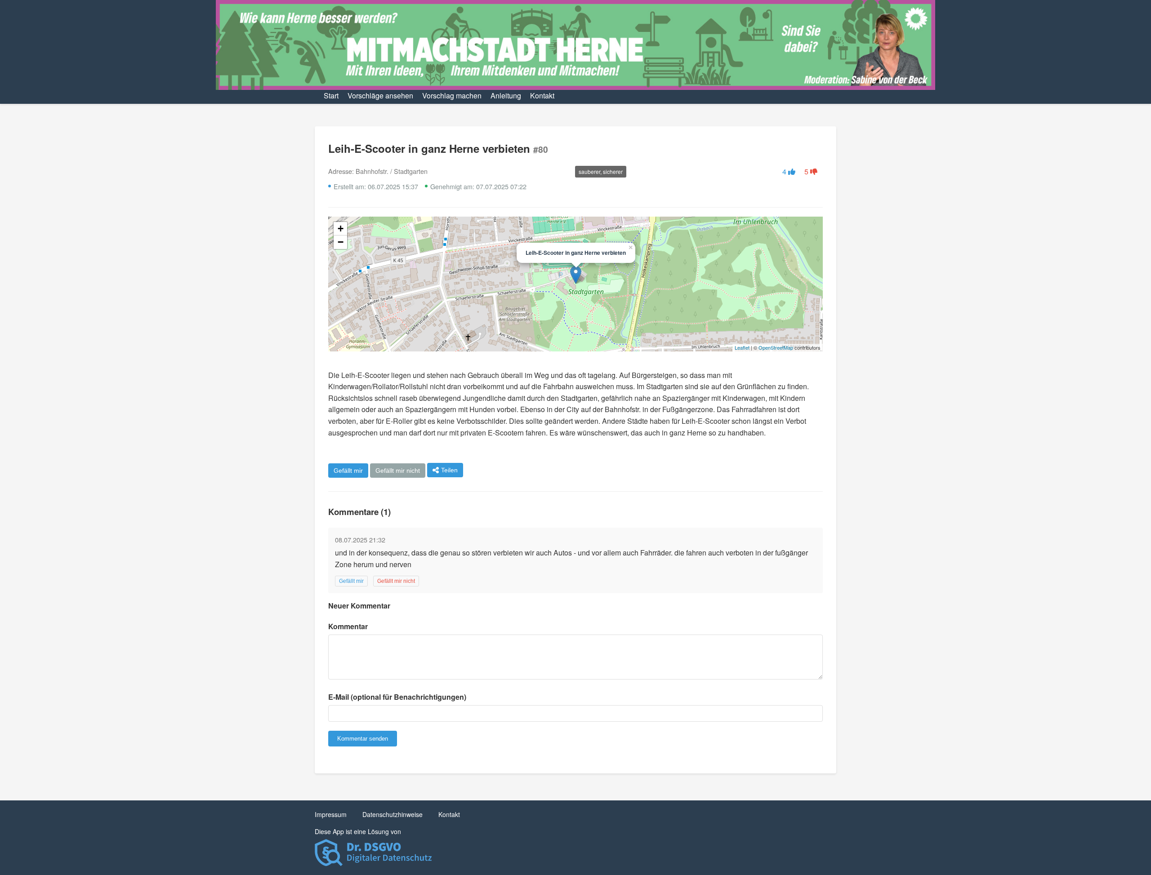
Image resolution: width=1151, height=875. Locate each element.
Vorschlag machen (452, 95)
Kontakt (542, 95)
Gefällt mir (348, 470)
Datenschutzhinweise (392, 814)
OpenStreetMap (775, 347)
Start (331, 95)
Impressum (331, 814)
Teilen (449, 470)
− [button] (341, 242)
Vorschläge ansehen (380, 95)
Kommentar (348, 626)
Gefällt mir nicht (397, 470)
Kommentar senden (362, 738)
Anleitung (506, 95)
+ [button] (341, 228)
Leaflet (742, 347)
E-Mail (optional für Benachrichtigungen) (397, 697)
